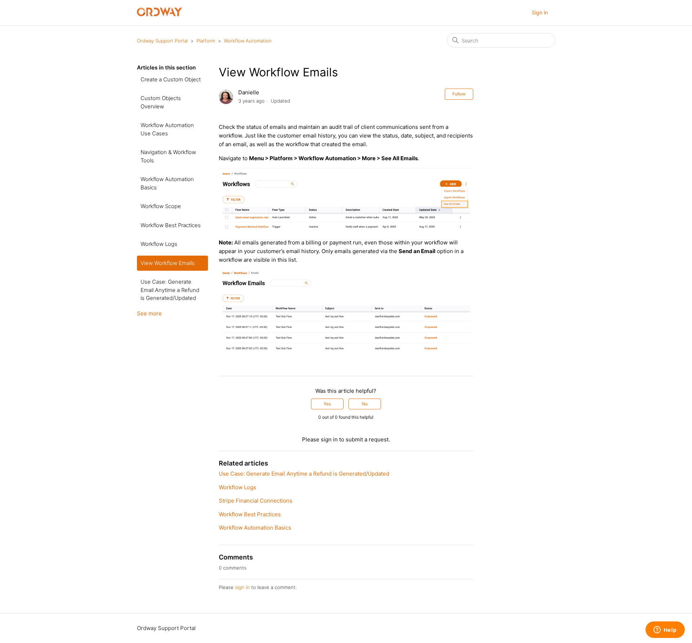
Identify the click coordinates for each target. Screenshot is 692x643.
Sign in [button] (540, 12)
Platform (205, 41)
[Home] (159, 14)
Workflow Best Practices (171, 225)
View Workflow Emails (168, 263)
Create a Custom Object (171, 79)
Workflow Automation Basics (167, 183)
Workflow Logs (159, 243)
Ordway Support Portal (162, 41)
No (365, 403)
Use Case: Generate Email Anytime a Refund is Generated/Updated (170, 289)
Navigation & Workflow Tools (168, 156)
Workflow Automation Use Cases (167, 129)
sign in (242, 587)
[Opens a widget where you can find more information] (665, 630)
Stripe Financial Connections (255, 500)
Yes (327, 403)
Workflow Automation (248, 41)
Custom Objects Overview (161, 102)
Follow (459, 93)
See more (149, 313)
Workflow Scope (161, 206)
